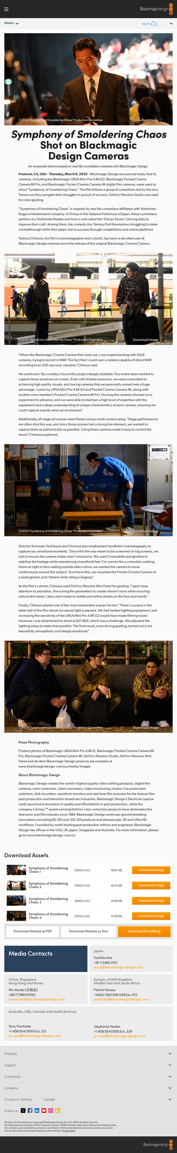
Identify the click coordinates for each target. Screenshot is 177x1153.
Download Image (145, 120)
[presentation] (10, 79)
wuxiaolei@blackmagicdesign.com (37, 999)
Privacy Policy (68, 1130)
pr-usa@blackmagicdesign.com (35, 1035)
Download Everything (144, 931)
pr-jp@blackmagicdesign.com (118, 967)
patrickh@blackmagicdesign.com (121, 999)
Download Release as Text (88, 931)
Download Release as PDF (32, 931)
